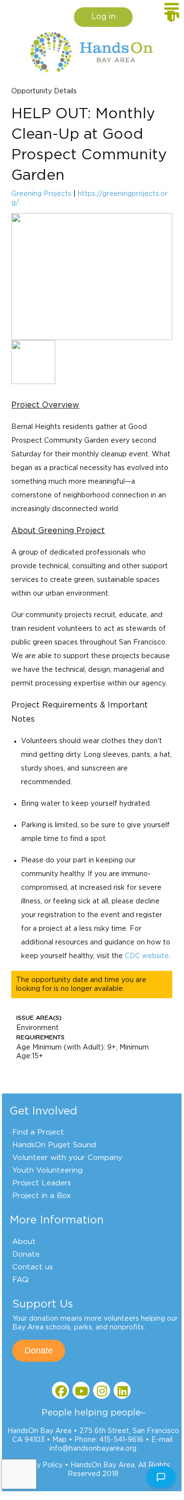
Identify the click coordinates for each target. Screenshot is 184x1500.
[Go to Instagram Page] (101, 1390)
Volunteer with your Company (67, 1157)
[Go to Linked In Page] (122, 1390)
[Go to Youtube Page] (81, 1390)
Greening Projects (41, 194)
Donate (26, 1254)
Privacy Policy (39, 1465)
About (24, 1241)
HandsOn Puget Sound (54, 1145)
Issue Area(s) (39, 1018)
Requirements (40, 1037)
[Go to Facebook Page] (60, 1390)
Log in (103, 17)
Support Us (42, 1304)
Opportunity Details (44, 91)
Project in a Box (41, 1196)
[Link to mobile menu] (172, 13)
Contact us (32, 1267)
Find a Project (38, 1132)
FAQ (20, 1280)
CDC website (147, 956)
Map (59, 1439)
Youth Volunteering (47, 1170)
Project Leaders (41, 1183)
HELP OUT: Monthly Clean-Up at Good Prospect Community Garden (89, 145)
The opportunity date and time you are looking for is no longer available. (81, 984)
